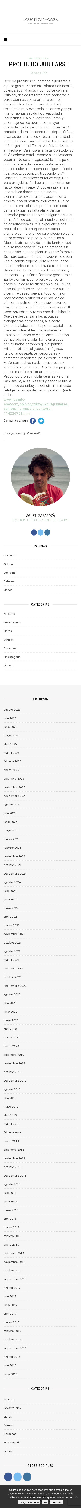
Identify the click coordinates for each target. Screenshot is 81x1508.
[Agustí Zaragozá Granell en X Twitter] (40, 532)
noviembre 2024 (14, 856)
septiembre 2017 (15, 1279)
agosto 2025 (12, 804)
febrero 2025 (12, 847)
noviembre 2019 (14, 1063)
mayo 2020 (11, 1020)
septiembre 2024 (15, 873)
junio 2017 (10, 1305)
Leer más (56, 1502)
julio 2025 (10, 813)
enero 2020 (11, 1046)
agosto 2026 (12, 709)
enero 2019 (11, 1141)
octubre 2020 (12, 977)
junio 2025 (10, 822)
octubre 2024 (12, 865)
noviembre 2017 (14, 1262)
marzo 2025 (12, 839)
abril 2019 (10, 1115)
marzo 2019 (12, 1124)
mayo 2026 (11, 735)
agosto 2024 (12, 882)
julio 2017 (10, 1296)
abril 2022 (10, 916)
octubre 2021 (12, 942)
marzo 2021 (12, 960)
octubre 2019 (12, 1072)
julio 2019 (10, 1098)
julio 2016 (10, 1365)
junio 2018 (10, 1201)
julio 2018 (10, 1193)
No (45, 1502)
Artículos (9, 613)
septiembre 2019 (15, 1080)
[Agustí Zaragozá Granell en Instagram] (47, 532)
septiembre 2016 (15, 1348)
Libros (8, 631)
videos (8, 590)
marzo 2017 (12, 1322)
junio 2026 (10, 727)
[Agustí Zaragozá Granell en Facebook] (34, 532)
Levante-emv (12, 622)
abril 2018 (10, 1218)
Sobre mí (9, 572)
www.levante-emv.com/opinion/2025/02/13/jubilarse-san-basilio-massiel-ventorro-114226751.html (36, 406)
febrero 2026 (12, 761)
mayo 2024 (11, 908)
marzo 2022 (12, 925)
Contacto (9, 555)
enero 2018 (11, 1244)
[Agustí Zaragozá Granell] (40, 21)
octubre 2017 (12, 1270)
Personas (10, 648)
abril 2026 (10, 744)
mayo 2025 (11, 830)
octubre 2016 (12, 1339)
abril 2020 (10, 1029)
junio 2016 (10, 1374)
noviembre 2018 (14, 1158)
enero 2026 (11, 770)
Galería (8, 564)
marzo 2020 (12, 1037)
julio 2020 (10, 1003)
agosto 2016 (12, 1356)
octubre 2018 (12, 1167)
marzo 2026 (12, 752)
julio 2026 (10, 718)
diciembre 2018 (14, 1149)
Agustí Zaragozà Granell (24, 433)
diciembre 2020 (14, 968)
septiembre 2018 (15, 1175)
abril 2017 (10, 1313)
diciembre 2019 (14, 1054)
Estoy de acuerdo (29, 1502)
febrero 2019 (12, 1132)
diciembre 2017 (14, 1253)
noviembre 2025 (14, 787)
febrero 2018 (12, 1236)
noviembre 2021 (14, 934)
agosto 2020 (12, 994)
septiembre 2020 (15, 985)
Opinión (9, 639)
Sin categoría (38, 58)
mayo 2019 (11, 1106)
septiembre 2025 (15, 796)
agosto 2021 (12, 951)
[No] (76, 1496)
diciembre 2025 (14, 778)
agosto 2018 (12, 1184)
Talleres (9, 581)
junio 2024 (10, 899)
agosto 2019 (12, 1089)
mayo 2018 (11, 1210)
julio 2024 (10, 891)
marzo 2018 (12, 1227)
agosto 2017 (12, 1287)
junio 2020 (10, 1011)
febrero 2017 (12, 1331)
